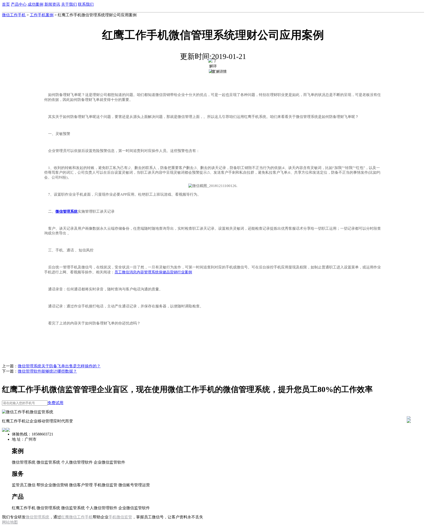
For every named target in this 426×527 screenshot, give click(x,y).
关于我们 (69, 4)
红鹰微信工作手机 (77, 517)
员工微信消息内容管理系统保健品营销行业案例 (153, 272)
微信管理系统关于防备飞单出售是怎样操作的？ (59, 366)
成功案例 (35, 4)
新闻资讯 (52, 4)
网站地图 (10, 522)
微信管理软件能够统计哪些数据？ (47, 371)
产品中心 (19, 4)
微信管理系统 (37, 517)
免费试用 (55, 403)
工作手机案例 (41, 15)
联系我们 (86, 4)
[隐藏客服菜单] (408, 405)
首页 (6, 4)
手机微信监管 (120, 517)
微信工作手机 (14, 15)
